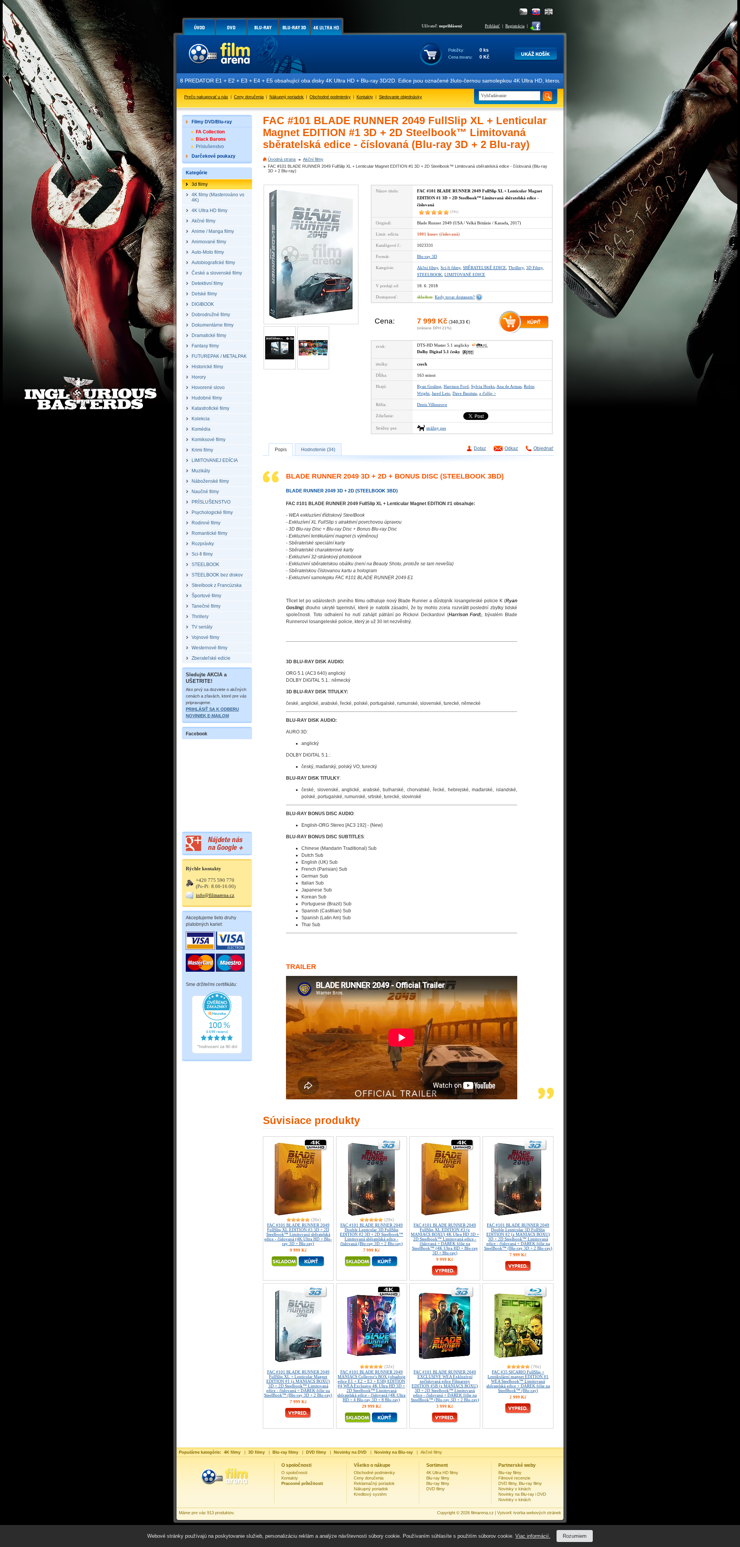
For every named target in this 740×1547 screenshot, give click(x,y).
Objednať (543, 448)
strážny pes (436, 428)
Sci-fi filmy (451, 267)
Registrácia (515, 26)
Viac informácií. (532, 1536)
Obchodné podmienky (330, 96)
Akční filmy (313, 159)
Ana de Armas (508, 386)
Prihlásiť (492, 26)
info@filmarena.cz (215, 895)
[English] (548, 12)
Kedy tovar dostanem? (455, 297)
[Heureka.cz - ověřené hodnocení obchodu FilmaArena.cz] (217, 1052)
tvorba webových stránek (537, 1512)
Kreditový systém (370, 1494)
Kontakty (365, 96)
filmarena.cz (482, 1512)
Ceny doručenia (249, 96)
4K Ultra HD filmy (442, 1472)
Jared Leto (441, 393)
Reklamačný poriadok (374, 1483)
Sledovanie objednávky (400, 96)
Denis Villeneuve (432, 404)
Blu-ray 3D (427, 256)
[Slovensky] (536, 12)
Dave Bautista (464, 393)
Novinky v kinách (514, 1488)
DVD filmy (435, 1488)
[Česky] (523, 12)
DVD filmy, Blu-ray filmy (520, 1483)
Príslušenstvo (210, 146)
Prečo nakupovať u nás (206, 96)
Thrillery (516, 267)
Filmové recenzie (514, 1478)
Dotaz (480, 448)
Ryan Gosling (429, 386)
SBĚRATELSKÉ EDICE (484, 267)
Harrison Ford (456, 386)
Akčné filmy (431, 1452)
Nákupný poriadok (286, 96)
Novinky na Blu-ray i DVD (522, 1494)
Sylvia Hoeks (482, 386)
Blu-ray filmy (437, 1478)
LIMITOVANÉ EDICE (464, 274)
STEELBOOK (429, 274)
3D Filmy (534, 267)
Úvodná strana (282, 159)
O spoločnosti (294, 1472)
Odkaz (511, 448)
